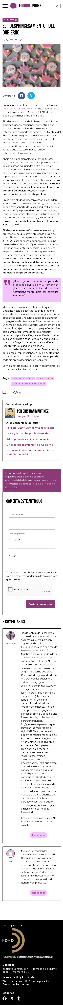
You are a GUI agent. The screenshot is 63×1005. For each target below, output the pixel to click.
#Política (10, 19)
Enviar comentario (40, 604)
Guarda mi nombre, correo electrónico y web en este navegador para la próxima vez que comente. (31, 576)
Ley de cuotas (45, 378)
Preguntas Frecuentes (16, 984)
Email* (12, 556)
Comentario (16, 514)
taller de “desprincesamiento (19, 108)
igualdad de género (23, 378)
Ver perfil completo (29, 416)
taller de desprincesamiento (29, 383)
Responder (38, 835)
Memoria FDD (21, 971)
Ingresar (57, 6)
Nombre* (14, 539)
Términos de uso (12, 981)
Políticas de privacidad (38, 981)
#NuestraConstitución (15, 968)
